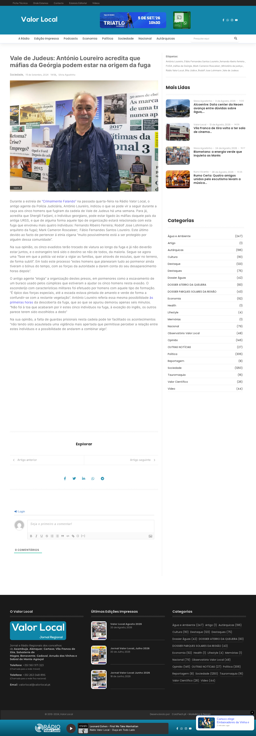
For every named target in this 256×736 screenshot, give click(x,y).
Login (21, 511)
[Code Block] (67, 536)
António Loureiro (175, 61)
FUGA (169, 65)
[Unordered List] (57, 536)
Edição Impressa (46, 38)
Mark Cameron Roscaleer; (207, 65)
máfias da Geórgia (183, 65)
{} (78, 535)
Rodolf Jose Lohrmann (210, 70)
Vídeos (96, 3)
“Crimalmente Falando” (59, 201)
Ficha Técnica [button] (20, 3)
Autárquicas (165, 38)
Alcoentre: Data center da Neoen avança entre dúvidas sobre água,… (218, 108)
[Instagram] (232, 20)
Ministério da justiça (233, 65)
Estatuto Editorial (78, 3)
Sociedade (126, 38)
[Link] (73, 536)
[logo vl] (39, 19)
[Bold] (31, 536)
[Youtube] (236, 20)
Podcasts (71, 38)
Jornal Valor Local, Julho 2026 (130, 648)
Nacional (145, 38)
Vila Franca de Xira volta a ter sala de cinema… (219, 130)
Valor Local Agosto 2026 (126, 624)
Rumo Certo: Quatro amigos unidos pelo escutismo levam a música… (217, 179)
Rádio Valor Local (175, 70)
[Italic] (36, 536)
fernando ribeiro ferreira (233, 61)
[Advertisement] (84, 382)
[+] (83, 535)
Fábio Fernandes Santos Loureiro (202, 61)
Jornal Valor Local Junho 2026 (130, 673)
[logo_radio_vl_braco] (48, 727)
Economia (90, 38)
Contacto (59, 3)
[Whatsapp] (227, 20)
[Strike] (46, 536)
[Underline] (41, 536)
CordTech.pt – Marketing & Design (191, 714)
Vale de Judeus (231, 70)
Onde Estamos (40, 3)
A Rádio (23, 38)
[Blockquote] (62, 536)
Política (107, 38)
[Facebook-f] (223, 20)
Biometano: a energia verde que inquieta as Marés (218, 153)
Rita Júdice (191, 70)
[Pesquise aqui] (235, 38)
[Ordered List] (52, 536)
